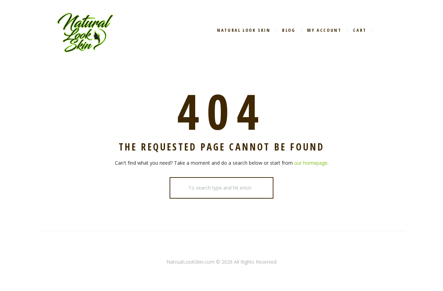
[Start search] (179, 188)
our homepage (310, 163)
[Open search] (383, 30)
